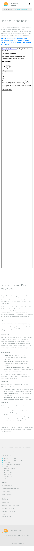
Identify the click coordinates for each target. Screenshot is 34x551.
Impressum (6, 466)
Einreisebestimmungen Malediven (12, 464)
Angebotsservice (8, 472)
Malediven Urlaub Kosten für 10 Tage (13, 460)
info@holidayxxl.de (6, 516)
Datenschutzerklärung (9, 468)
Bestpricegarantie (8, 476)
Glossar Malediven (8, 462)
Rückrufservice (7, 474)
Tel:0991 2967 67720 (11, 535)
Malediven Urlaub (14, 4)
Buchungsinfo (7, 470)
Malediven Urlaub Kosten (10, 458)
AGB (5, 478)
